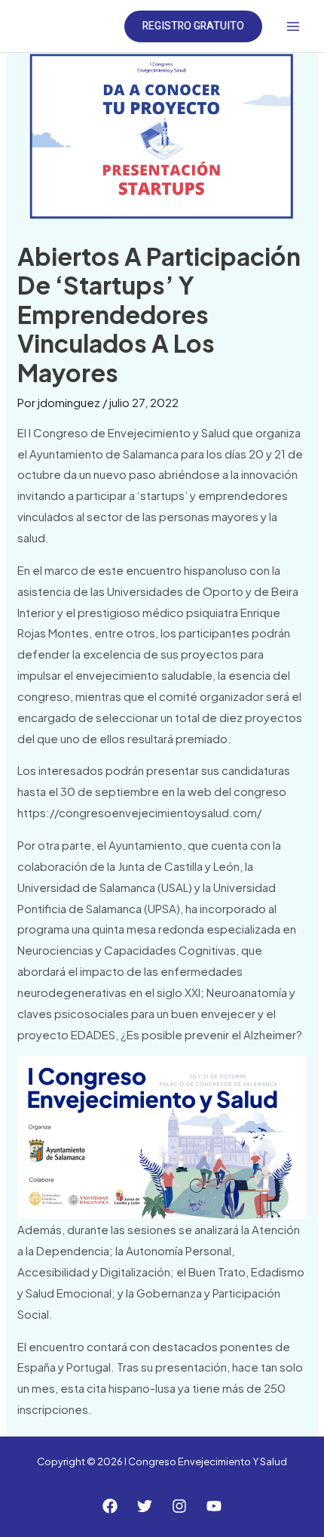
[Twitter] (144, 1506)
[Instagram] (179, 1506)
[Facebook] (110, 1506)
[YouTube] (214, 1506)
